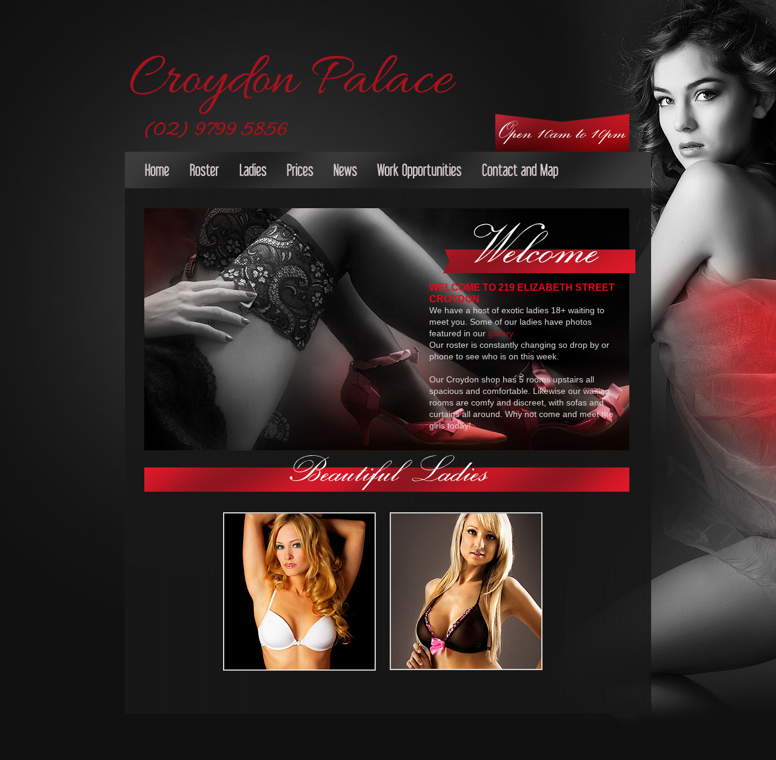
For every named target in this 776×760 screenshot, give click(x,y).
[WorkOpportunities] (419, 171)
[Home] (157, 171)
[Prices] (300, 171)
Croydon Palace (290, 80)
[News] (345, 171)
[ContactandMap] (520, 171)
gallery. (501, 333)
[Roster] (205, 171)
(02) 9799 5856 (216, 130)
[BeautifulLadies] (389, 467)
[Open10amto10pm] (562, 126)
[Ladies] (253, 171)
